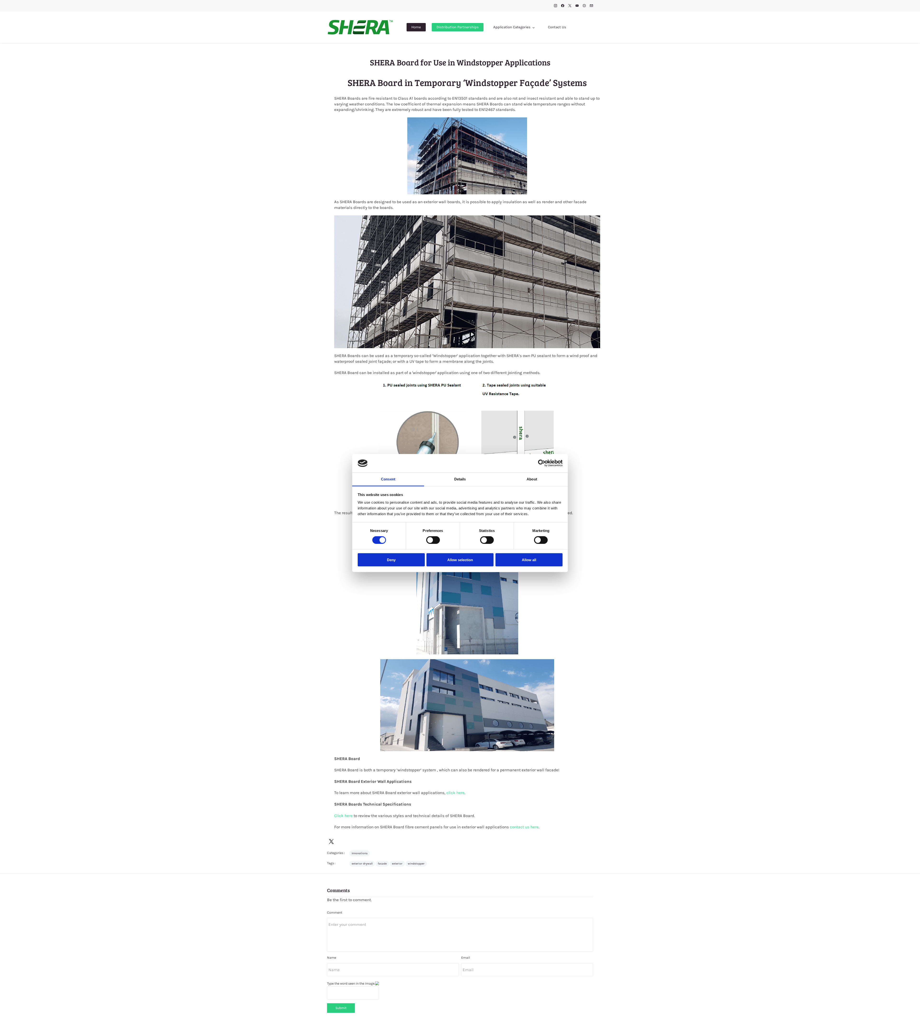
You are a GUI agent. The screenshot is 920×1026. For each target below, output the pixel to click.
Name (331, 958)
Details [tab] (460, 479)
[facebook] (562, 6)
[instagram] (555, 6)
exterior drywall (362, 863)
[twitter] (569, 6)
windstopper (416, 863)
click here (455, 792)
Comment (334, 913)
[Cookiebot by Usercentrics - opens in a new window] (542, 463)
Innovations (360, 853)
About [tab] (532, 479)
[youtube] (577, 6)
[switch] (433, 540)
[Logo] (360, 27)
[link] (467, 120)
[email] (591, 6)
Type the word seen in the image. (351, 983)
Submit (340, 1008)
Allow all (529, 560)
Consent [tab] (388, 479)
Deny (391, 560)
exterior (397, 863)
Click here (343, 815)
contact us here (524, 826)
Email (465, 958)
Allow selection (460, 560)
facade (382, 863)
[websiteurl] (584, 6)
